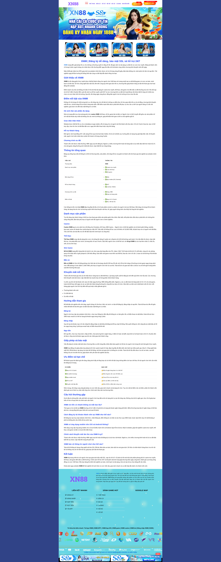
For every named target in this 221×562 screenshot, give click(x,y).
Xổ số (103, 3)
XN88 (86, 3)
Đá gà (113, 3)
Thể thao (92, 3)
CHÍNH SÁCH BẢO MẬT (92, 552)
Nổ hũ (108, 3)
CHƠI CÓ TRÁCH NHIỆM (109, 552)
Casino (118, 3)
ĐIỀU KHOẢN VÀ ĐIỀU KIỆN (127, 552)
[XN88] (73, 3)
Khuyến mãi (125, 3)
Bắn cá (98, 3)
